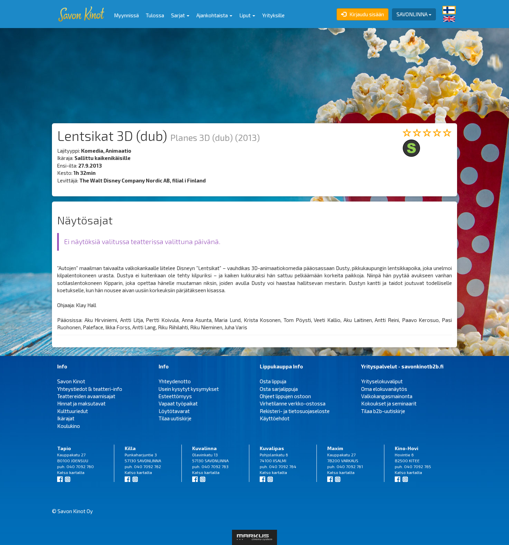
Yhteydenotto (175, 381)
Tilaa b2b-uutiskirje (383, 411)
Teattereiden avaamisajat (86, 396)
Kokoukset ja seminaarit (389, 403)
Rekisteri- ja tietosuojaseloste (295, 411)
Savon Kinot (71, 381)
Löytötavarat (174, 411)
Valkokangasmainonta (386, 396)
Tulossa (155, 15)
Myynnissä (126, 15)
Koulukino (68, 426)
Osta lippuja (273, 381)
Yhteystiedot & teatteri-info (89, 389)
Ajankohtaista (212, 15)
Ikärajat (65, 418)
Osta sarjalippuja (279, 389)
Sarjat (178, 15)
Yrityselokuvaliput (382, 381)
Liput (245, 15)
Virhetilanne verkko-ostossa (292, 403)
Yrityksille (273, 15)
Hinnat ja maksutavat (81, 403)
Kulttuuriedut (72, 411)
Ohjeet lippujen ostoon (285, 396)
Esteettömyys (175, 396)
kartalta (76, 472)
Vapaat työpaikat (178, 403)
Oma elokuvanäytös (384, 389)
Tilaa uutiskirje (175, 418)
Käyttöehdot (274, 418)
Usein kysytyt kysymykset (189, 389)
